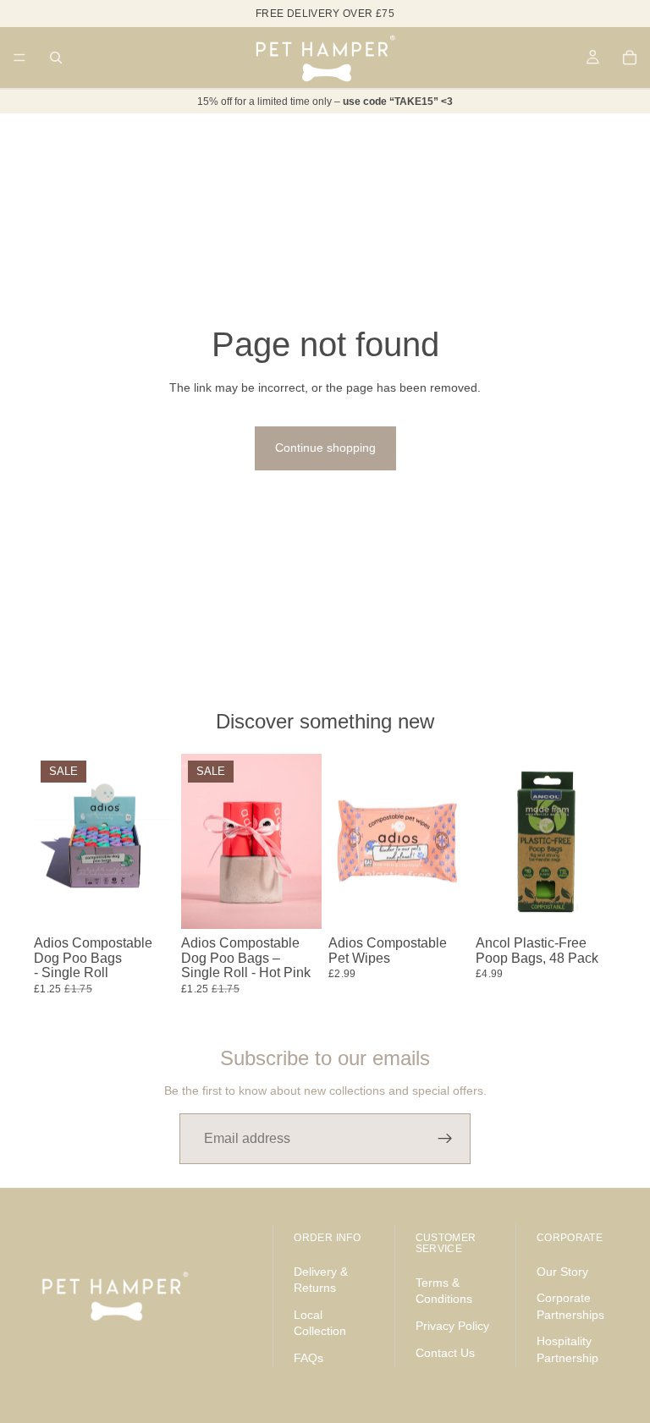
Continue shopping (325, 447)
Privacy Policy (452, 1325)
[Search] (55, 57)
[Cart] (629, 57)
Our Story (562, 1270)
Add (162, 902)
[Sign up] (445, 1139)
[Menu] (19, 57)
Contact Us (445, 1352)
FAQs (308, 1358)
